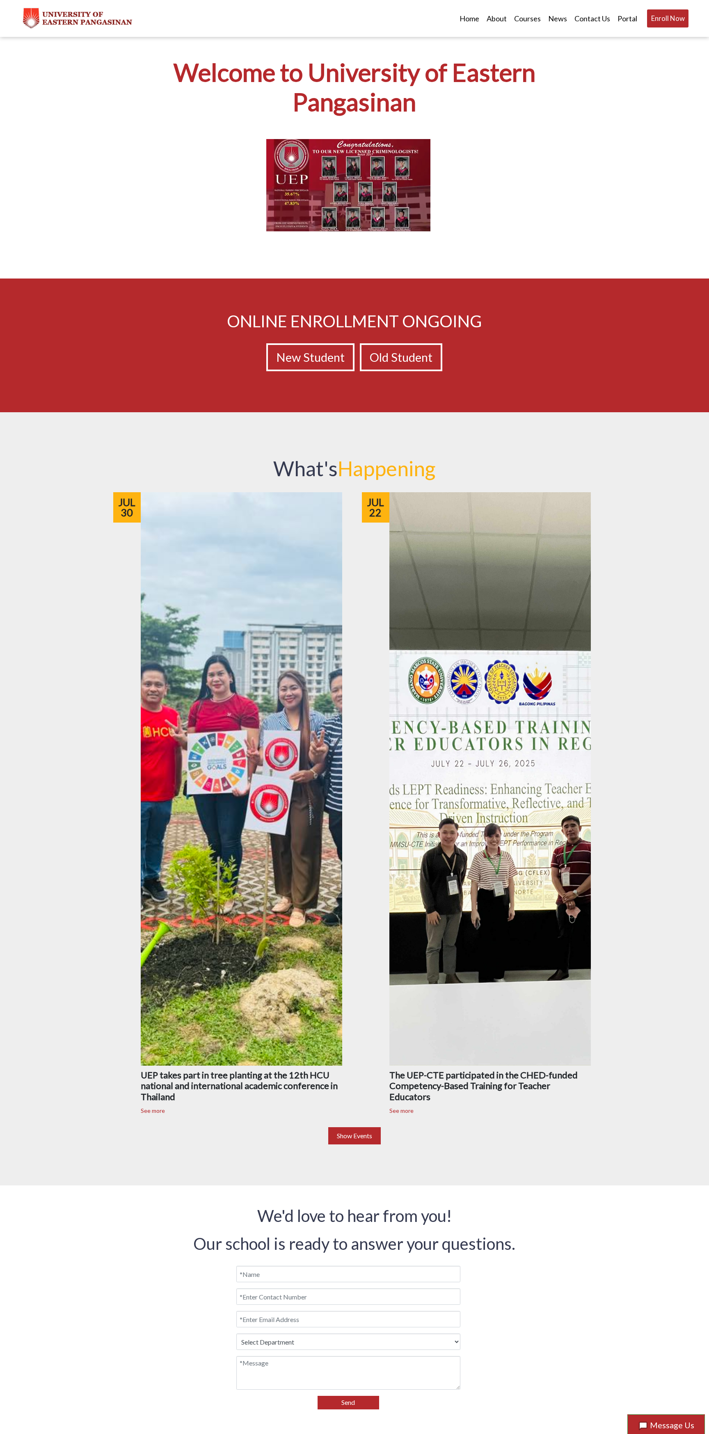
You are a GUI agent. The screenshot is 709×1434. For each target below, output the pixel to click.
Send (348, 1402)
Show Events (354, 1135)
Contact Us (592, 18)
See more (153, 1110)
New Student (310, 357)
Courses (527, 18)
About (497, 18)
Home (469, 18)
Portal (627, 18)
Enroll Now (668, 18)
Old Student (401, 357)
